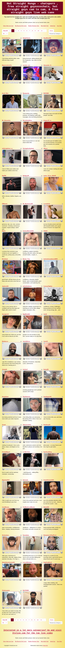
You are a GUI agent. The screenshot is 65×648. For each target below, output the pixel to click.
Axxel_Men (5, 93)
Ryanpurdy (26, 93)
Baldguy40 (26, 175)
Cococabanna (6, 38)
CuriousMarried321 (28, 231)
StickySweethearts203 (8, 562)
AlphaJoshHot (27, 424)
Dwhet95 (46, 369)
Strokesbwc (5, 535)
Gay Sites (59, 25)
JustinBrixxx (26, 341)
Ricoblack (5, 259)
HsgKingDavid (48, 562)
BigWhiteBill (26, 314)
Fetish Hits (45, 645)
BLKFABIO (26, 590)
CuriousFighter (48, 286)
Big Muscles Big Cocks (21, 25)
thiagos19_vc (47, 120)
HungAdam (5, 396)
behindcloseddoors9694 (51, 259)
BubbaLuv (5, 341)
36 (3, 33)
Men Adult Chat (44, 25)
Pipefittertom (26, 396)
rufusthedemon (27, 286)
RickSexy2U (47, 424)
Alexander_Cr (47, 65)
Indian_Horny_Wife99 (50, 175)
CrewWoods (5, 507)
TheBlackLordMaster (29, 507)
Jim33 (45, 314)
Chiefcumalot (6, 590)
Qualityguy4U (47, 396)
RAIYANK (46, 93)
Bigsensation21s (7, 65)
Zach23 (46, 341)
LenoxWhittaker (27, 562)
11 (41, 30)
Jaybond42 (5, 286)
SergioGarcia (26, 38)
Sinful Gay (52, 25)
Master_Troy (26, 259)
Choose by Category (55, 33)
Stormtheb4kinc (27, 120)
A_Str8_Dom (26, 452)
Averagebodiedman (28, 148)
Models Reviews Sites (33, 25)
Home (51, 30)
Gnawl (4, 424)
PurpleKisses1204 (49, 480)
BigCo (4, 231)
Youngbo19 (5, 314)
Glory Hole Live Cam (8, 25)
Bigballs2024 (5, 480)
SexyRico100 (47, 38)
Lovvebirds (47, 203)
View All (5, 30)
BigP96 (4, 175)
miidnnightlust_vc (7, 148)
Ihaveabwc (26, 535)
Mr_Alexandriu (6, 120)
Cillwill (45, 231)
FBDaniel (4, 203)
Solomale (25, 480)
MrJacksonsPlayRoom (50, 535)
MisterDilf (46, 507)
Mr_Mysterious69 (28, 203)
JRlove (45, 148)
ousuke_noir (26, 65)
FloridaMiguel (6, 452)
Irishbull (25, 369)
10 (38, 30)
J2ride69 (4, 369)
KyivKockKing (48, 452)
